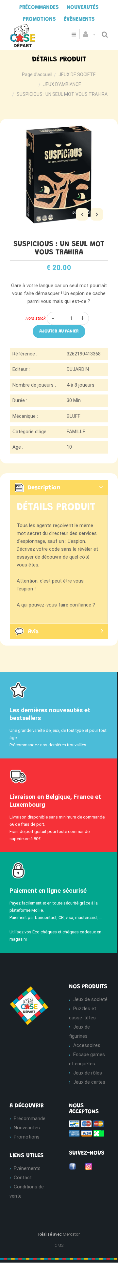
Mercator (71, 1234)
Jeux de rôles (87, 1073)
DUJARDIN (78, 369)
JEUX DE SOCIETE (77, 74)
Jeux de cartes (89, 1082)
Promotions (27, 1137)
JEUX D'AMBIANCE (62, 84)
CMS (59, 1245)
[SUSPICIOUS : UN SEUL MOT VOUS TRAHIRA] (59, 130)
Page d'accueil (37, 74)
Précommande (29, 1118)
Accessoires (86, 1045)
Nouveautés (27, 1128)
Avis (33, 632)
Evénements (27, 1168)
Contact (23, 1178)
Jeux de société (90, 999)
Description (44, 488)
